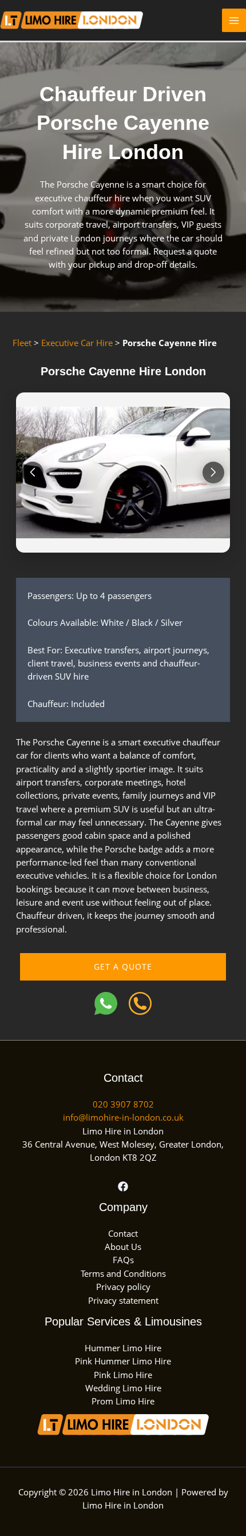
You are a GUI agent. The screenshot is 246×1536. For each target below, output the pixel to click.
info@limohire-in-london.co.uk (123, 1117)
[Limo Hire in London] (71, 19)
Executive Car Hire (77, 342)
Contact (123, 1233)
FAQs (123, 1259)
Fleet (22, 342)
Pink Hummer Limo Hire (123, 1361)
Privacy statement (123, 1300)
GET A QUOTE (123, 966)
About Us (123, 1246)
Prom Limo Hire (123, 1401)
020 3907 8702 (123, 1104)
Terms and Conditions (123, 1273)
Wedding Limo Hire (123, 1388)
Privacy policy (123, 1286)
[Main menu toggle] (234, 21)
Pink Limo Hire (123, 1374)
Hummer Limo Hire (123, 1348)
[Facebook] (123, 1186)
